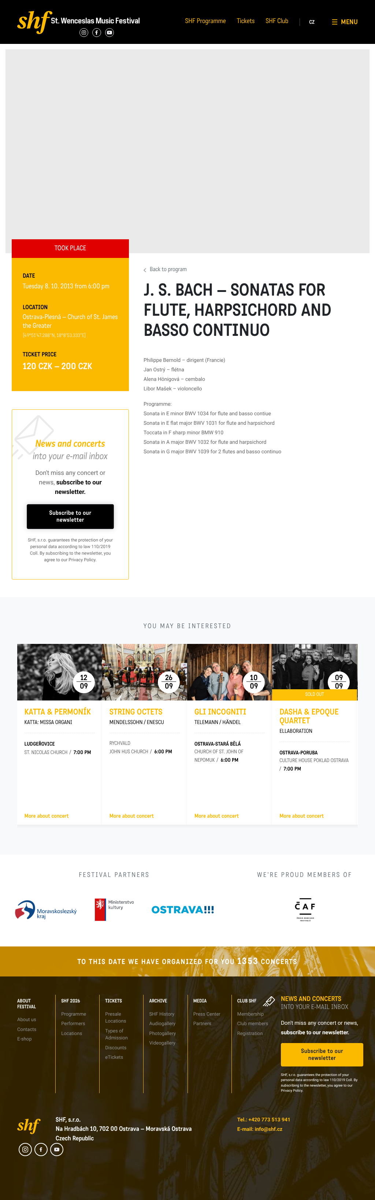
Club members (252, 1024)
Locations (71, 1033)
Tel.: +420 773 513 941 (263, 1120)
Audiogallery (200, 5)
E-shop (24, 1039)
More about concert (47, 816)
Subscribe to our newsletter (70, 517)
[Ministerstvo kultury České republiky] (114, 910)
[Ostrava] (183, 910)
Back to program (168, 270)
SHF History (161, 1014)
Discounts (115, 1048)
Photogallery (162, 1033)
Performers (81, 5)
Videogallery (200, 32)
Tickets (246, 22)
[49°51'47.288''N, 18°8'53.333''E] (54, 335)
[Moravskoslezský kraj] (46, 910)
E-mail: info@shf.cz (259, 1129)
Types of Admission (148, 5)
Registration (317, 19)
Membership (250, 1014)
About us (26, 1020)
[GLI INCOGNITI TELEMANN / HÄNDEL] (229, 672)
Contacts (21, 5)
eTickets (114, 1057)
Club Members (319, 5)
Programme (73, 1014)
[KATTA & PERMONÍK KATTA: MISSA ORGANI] (59, 672)
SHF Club (277, 22)
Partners (254, 5)
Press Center (206, 1014)
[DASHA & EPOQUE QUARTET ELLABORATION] (314, 672)
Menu (349, 22)
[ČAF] (305, 910)
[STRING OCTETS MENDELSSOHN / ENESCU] (144, 672)
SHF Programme (205, 22)
